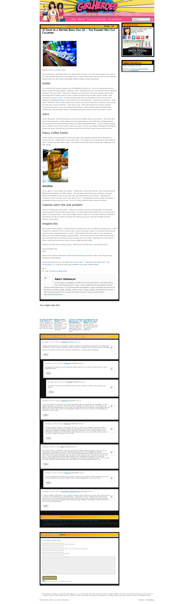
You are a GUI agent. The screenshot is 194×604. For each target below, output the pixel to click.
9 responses (134, 70)
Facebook (48, 264)
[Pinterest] (138, 39)
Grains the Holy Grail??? (59, 320)
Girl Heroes (105, 14)
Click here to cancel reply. (51, 540)
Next (112, 26)
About (73, 19)
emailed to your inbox (79, 264)
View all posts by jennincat (54, 294)
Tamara (63, 535)
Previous (106, 26)
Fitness (79, 14)
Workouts (81, 19)
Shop (137, 14)
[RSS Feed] (143, 39)
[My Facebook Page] (125, 39)
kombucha (61, 100)
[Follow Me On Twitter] (134, 39)
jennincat (67, 363)
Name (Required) (70, 544)
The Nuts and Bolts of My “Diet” (46, 320)
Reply (45, 354)
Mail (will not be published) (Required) (76, 548)
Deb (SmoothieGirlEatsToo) (70, 491)
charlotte (64, 401)
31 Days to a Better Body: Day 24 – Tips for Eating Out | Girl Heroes (71, 520)
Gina (62, 447)
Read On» (134, 33)
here (84, 292)
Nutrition (91, 14)
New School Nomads (76, 255)
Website (67, 553)
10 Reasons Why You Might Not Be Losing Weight (90, 320)
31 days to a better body (58, 271)
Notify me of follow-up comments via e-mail (58, 581)
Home (68, 14)
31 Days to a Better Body (96, 19)
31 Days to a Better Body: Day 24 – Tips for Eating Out (76, 320)
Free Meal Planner (114, 19)
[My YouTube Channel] (129, 39)
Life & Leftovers (123, 14)
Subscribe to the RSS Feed (94, 262)
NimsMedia (150, 600)
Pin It (44, 269)
